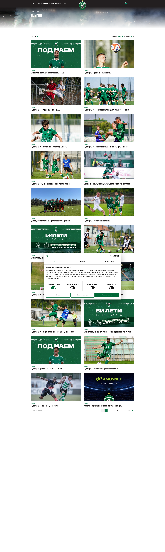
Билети (40, 3)
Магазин (45, 3)
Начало (32, 11)
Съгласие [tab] (57, 261)
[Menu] (33, 3)
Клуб (64, 3)
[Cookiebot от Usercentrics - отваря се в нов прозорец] (111, 256)
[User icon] (132, 3)
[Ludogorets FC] (82, 5)
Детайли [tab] (82, 261)
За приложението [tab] (108, 261)
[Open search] (122, 3)
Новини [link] (37, 11)
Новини (52, 3)
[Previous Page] (132, 410)
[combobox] (127, 3)
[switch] (72, 287)
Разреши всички (107, 295)
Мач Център (58, 3)
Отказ (58, 295)
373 (129, 410)
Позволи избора (82, 295)
